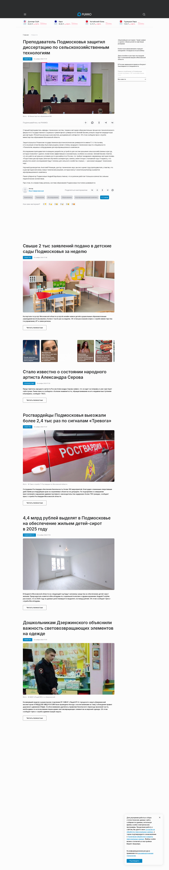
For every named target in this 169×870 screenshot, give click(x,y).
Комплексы (28, 197)
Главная (26, 35)
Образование (67, 197)
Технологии (40, 197)
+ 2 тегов (104, 197)
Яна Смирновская (36, 191)
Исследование (53, 197)
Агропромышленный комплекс (86, 197)
